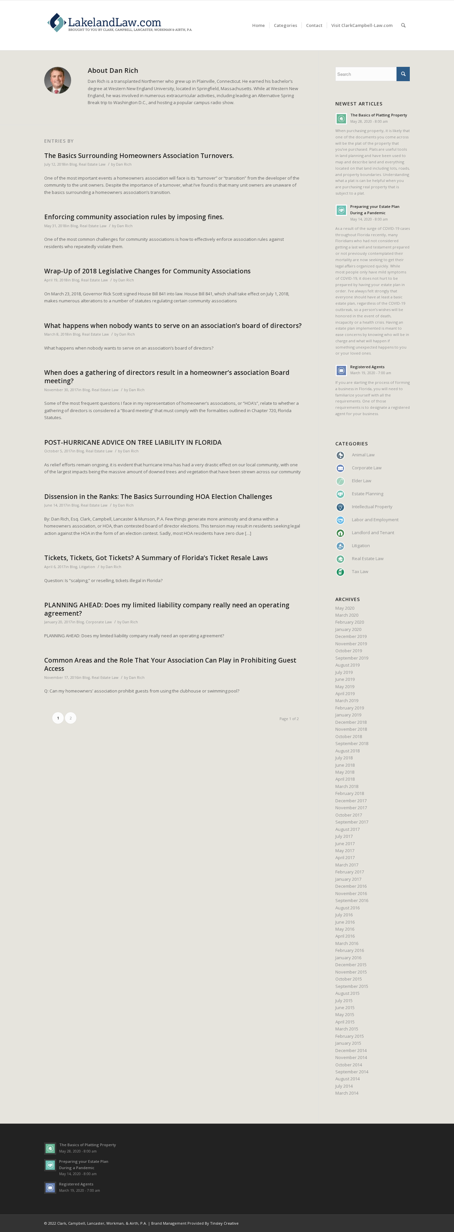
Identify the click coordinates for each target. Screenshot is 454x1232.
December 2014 (351, 1050)
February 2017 (349, 872)
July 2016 (344, 915)
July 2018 (344, 758)
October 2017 (348, 815)
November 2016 (351, 893)
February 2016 (349, 950)
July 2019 (344, 672)
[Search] (403, 25)
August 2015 (347, 993)
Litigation (87, 566)
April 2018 (345, 779)
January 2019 (348, 715)
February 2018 (349, 793)
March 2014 (346, 1093)
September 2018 (351, 743)
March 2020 (346, 615)
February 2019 (349, 708)
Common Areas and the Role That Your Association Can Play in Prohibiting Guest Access (170, 664)
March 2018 (346, 786)
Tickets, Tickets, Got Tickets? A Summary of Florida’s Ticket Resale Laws (156, 557)
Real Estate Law (92, 164)
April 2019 (345, 693)
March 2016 (346, 943)
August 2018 (347, 751)
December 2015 (351, 965)
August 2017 (347, 829)
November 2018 (351, 729)
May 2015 (344, 1014)
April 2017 (345, 857)
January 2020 (348, 629)
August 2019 (347, 665)
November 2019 (351, 644)
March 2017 (346, 865)
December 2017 (351, 801)
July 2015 (344, 1000)
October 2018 (348, 736)
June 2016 (345, 922)
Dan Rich (124, 164)
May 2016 (344, 929)
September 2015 (351, 986)
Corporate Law (99, 622)
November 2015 (351, 972)
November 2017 (351, 808)
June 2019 (345, 679)
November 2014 (351, 1057)
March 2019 (346, 700)
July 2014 (344, 1086)
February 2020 (349, 622)
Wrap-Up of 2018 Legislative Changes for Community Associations (147, 271)
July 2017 (344, 836)
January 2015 (348, 1043)
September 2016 (351, 900)
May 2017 (344, 850)
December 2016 (351, 886)
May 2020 (344, 608)
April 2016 (345, 936)
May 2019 (344, 687)
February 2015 (349, 1036)
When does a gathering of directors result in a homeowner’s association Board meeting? (166, 376)
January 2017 (348, 879)
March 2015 (346, 1029)
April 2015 (345, 1022)
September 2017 (351, 822)
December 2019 (351, 636)
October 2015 (348, 979)
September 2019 (351, 658)
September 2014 (351, 1072)
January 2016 (348, 958)
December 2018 (351, 722)
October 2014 (348, 1065)
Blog (73, 164)
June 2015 (345, 1007)
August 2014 (347, 1079)
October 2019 (348, 651)
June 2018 (345, 765)
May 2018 (344, 772)
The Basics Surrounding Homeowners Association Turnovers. (139, 155)
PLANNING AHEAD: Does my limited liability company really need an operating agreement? (166, 609)
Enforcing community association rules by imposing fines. (134, 217)
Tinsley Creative (224, 1223)
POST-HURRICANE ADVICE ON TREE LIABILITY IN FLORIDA (133, 442)
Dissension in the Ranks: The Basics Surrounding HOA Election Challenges (158, 496)
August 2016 (347, 908)
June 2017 (345, 844)
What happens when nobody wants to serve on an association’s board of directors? (173, 325)
